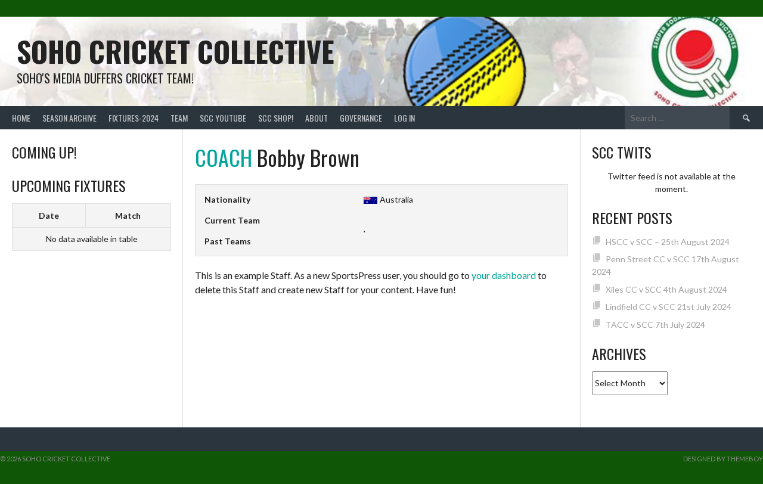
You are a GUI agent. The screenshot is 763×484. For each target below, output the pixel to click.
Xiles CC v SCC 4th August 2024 (666, 289)
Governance (361, 117)
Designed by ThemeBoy (723, 459)
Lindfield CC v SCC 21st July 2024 (668, 307)
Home (21, 117)
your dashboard (504, 275)
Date (49, 215)
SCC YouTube (223, 117)
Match (128, 215)
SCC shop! (275, 117)
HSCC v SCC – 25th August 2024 (668, 242)
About (316, 117)
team (179, 117)
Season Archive (69, 117)
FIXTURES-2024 (133, 117)
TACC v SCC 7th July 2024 (655, 324)
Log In (404, 117)
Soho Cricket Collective (175, 51)
